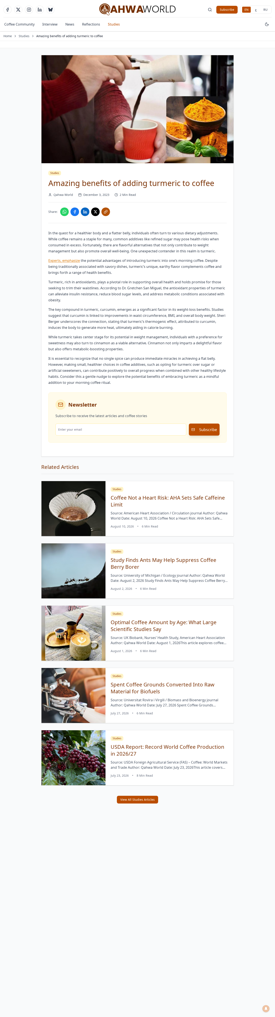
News (69, 24)
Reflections (91, 24)
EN (246, 10)
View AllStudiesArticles (137, 799)
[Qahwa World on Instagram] (29, 10)
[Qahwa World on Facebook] (7, 10)
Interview (50, 24)
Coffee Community (19, 24)
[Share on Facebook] (74, 211)
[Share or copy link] (105, 211)
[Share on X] (95, 211)
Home (7, 36)
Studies (114, 24)
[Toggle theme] (267, 24)
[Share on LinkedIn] (85, 211)
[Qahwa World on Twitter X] (18, 10)
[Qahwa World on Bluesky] (50, 10)
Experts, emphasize (64, 260)
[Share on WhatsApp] (64, 211)
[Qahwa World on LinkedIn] (40, 10)
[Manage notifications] (266, 1008)
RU (265, 10)
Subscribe (227, 10)
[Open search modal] (210, 10)
